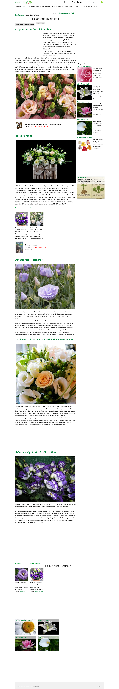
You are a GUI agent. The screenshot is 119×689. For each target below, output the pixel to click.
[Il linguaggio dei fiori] (85, 145)
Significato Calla (43, 637)
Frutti (90, 6)
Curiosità (19, 9)
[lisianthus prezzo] (36, 574)
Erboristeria (46, 6)
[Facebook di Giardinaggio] (72, 2)
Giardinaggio (68, 6)
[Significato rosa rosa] (85, 74)
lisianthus (22, 591)
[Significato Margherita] (25, 627)
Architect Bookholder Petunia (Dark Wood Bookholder (43, 124)
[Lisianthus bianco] (37, 219)
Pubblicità (99, 686)
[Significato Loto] (25, 643)
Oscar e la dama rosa (31, 245)
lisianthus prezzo (39, 591)
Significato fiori (20, 15)
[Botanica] (91, 187)
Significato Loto (20, 637)
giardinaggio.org (64, 13)
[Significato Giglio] (48, 627)
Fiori (24, 6)
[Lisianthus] (22, 219)
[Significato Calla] (48, 643)
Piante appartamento (80, 6)
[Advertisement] (34, 13)
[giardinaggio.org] (24, 2)
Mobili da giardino (57, 6)
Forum (67, 2)
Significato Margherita (23, 620)
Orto (95, 6)
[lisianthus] (21, 574)
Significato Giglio (44, 620)
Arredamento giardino (34, 6)
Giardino (18, 6)
